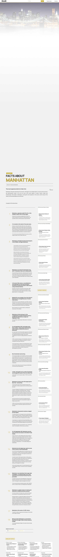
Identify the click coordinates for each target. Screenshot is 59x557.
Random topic (22, 530)
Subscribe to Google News (12, 530)
